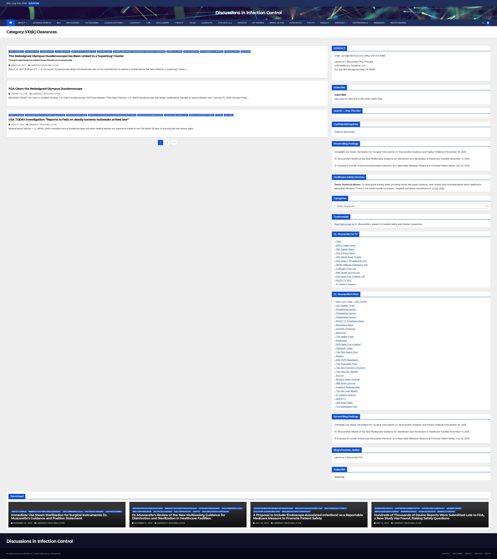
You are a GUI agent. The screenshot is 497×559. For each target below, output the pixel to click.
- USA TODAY (360, 301)
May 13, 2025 (383, 523)
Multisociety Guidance (94, 511)
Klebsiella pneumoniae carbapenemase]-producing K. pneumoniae (139, 51)
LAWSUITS (207, 23)
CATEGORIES (92, 23)
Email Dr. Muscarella (344, 131)
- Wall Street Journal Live (347, 272)
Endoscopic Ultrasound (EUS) (83, 51)
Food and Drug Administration (150, 115)
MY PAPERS (258, 23)
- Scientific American (344, 329)
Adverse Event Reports (384, 508)
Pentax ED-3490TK (232, 51)
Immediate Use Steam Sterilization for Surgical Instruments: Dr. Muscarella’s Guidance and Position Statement (389, 152)
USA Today (229, 115)
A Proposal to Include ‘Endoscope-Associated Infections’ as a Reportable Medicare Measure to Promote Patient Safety (394, 165)
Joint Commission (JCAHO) (73, 511)
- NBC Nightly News (344, 249)
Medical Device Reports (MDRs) (202, 115)
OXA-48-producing (191, 51)
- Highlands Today (343, 348)
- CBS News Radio (343, 402)
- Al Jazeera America (345, 395)
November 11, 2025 (143, 523)
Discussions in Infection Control (248, 12)
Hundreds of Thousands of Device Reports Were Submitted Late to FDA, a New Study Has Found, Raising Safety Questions (429, 516)
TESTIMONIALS (360, 23)
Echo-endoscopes (63, 51)
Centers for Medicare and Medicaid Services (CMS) (273, 508)
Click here (339, 98)
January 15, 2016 (19, 94)
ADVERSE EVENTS (42, 23)
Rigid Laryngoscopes (182, 511)
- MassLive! (340, 332)
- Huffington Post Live (345, 268)
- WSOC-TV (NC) (342, 280)
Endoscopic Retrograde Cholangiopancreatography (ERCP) (112, 115)
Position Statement (114, 511)
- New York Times (343, 301)
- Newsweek (340, 340)
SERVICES (340, 23)
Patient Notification (427, 511)
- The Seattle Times (344, 336)
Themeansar (55, 554)
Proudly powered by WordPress (19, 554)
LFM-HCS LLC (225, 23)
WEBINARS (379, 23)
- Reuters (339, 356)
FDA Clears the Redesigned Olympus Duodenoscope (45, 88)
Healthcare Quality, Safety (335, 508)
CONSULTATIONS (113, 23)
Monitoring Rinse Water (142, 511)
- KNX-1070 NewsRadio (346, 360)
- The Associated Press (345, 364)
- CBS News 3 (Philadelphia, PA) (350, 261)
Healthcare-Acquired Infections (267, 511)
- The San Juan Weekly (346, 391)
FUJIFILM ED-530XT (104, 51)
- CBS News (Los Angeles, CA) (349, 276)
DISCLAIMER (162, 23)
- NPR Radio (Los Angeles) (347, 344)
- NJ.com (339, 375)
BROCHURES (72, 23)
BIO (59, 23)
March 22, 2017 (18, 65)
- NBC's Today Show (344, 245)
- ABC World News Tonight (347, 257)
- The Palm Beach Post (345, 352)
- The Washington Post (345, 406)
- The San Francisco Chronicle (349, 367)
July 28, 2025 (262, 523)
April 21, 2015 (18, 125)
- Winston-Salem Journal (346, 379)
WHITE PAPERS (398, 23)
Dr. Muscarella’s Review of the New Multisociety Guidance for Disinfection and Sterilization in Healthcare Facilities (391, 158)
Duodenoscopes (47, 51)
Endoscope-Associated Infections (308, 508)
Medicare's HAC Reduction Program (296, 511)
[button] (483, 23)
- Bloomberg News (343, 325)
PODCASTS (296, 23)
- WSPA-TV (340, 399)
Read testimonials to (344, 224)
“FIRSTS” (179, 23)
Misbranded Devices (408, 511)
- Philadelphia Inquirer (345, 309)
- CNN (337, 241)
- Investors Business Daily (347, 387)
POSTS (311, 23)
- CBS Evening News (344, 253)
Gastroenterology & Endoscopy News (148, 508)
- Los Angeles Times (344, 305)
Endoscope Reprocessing (76, 115)
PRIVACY (324, 23)
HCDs (193, 23)
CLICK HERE (438, 188)
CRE (148, 23)
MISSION (242, 23)
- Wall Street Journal (344, 383)
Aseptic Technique (19, 511)
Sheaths (196, 511)
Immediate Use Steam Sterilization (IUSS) (44, 511)
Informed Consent (454, 508)
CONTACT (135, 23)
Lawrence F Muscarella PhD (44, 65)
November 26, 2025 (23, 523)
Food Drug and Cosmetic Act (176, 115)
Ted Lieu (219, 115)
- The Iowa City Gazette (346, 371)
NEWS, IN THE (277, 23)
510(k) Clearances (16, 51)
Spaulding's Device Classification (215, 511)
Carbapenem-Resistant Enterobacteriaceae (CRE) (45, 115)
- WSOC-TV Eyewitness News (349, 321)
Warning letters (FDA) (446, 511)
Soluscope (245, 51)
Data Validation (32, 51)
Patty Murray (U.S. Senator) (212, 51)
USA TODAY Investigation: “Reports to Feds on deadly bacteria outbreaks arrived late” (69, 119)
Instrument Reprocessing (209, 508)
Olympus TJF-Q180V (174, 51)
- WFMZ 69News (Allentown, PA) (351, 265)
